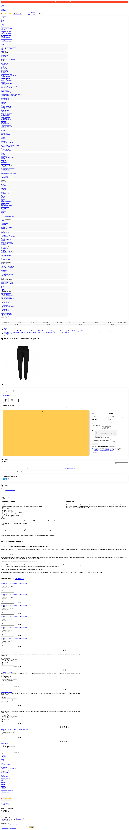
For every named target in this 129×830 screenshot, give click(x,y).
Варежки (3, 212)
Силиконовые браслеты (7, 157)
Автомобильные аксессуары (8, 178)
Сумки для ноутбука (6, 119)
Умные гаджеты (5, 98)
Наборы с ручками (5, 76)
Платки (2, 209)
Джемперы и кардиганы (7, 205)
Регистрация (6, 824)
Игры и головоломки (6, 174)
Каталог (6, 328)
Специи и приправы (6, 252)
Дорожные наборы (5, 311)
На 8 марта (3, 44)
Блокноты (3, 56)
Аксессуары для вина (6, 150)
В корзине (70, 468)
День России (4, 45)
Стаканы (3, 137)
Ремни (2, 215)
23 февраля (3, 51)
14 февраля (3, 49)
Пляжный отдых (5, 177)
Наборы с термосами (6, 297)
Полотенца (3, 224)
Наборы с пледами (5, 301)
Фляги (2, 135)
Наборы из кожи (5, 307)
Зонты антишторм (5, 235)
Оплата (2, 7)
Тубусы (2, 258)
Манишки (3, 208)
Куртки (2, 195)
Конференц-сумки (5, 110)
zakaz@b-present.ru (31, 14)
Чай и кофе (3, 247)
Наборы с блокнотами (6, 299)
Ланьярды (3, 160)
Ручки (32, 322)
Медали (3, 286)
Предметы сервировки (6, 146)
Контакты (3, 10)
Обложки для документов (7, 266)
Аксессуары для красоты (7, 274)
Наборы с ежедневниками (7, 298)
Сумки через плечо (5, 114)
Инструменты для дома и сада (8, 225)
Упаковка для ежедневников (8, 59)
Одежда (6, 329)
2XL (8, 395)
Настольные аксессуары (7, 243)
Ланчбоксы (3, 141)
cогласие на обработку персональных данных (103, 449)
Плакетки (3, 290)
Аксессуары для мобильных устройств (10, 94)
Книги (2, 278)
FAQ (2, 763)
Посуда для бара (5, 143)
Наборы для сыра (5, 310)
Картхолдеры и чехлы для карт (8, 267)
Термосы (3, 131)
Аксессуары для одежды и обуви (9, 216)
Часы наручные (5, 275)
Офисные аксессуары (6, 239)
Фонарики (3, 166)
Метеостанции (4, 90)
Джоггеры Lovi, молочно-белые (9, 652)
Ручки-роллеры (4, 71)
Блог (2, 6)
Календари (3, 244)
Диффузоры (4, 228)
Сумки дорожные (5, 117)
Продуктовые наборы (6, 251)
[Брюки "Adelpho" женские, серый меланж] (12, 400)
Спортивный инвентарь (7, 283)
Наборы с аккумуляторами (7, 306)
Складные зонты (5, 232)
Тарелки (3, 138)
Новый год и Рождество (7, 48)
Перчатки (3, 211)
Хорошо (31, 827)
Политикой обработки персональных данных (103, 450)
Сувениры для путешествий (8, 176)
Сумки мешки (4, 104)
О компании (4, 3)
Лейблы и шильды (5, 217)
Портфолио (3, 5)
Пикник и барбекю (5, 170)
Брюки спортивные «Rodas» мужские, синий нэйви (14, 583)
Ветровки (3, 197)
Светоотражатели (5, 164)
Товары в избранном (15, 824)
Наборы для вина (5, 309)
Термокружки (4, 133)
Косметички (4, 263)
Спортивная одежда (6, 201)
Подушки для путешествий (7, 168)
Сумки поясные (5, 115)
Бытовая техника (5, 99)
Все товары (19, 579)
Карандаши (3, 72)
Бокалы (2, 139)
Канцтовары (4, 240)
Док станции (4, 88)
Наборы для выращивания (7, 315)
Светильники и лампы (6, 227)
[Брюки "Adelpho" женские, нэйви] (18, 400)
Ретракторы (4, 162)
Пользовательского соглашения (111, 448)
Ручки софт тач (4, 67)
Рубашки (3, 192)
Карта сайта (4, 767)
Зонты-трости (4, 234)
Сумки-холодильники (6, 126)
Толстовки (3, 185)
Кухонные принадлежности (8, 147)
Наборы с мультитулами (7, 314)
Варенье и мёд (4, 248)
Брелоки (3, 153)
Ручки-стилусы (4, 70)
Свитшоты (3, 186)
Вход (2, 824)
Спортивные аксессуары (7, 282)
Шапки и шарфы (5, 207)
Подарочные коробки (6, 255)
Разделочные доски (5, 149)
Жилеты (3, 199)
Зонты (48, 324)
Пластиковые (4, 61)
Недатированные (5, 53)
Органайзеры (4, 109)
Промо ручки (4, 64)
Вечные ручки (4, 68)
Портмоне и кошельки (6, 268)
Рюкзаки (3, 103)
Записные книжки (5, 57)
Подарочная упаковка (6, 260)
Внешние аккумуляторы (7, 80)
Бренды (2, 759)
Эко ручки (3, 66)
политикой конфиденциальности (57, 815)
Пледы (2, 220)
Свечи (2, 229)
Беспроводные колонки (7, 83)
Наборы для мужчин (6, 293)
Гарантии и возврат (6, 764)
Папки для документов (6, 242)
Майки (2, 184)
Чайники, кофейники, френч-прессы (10, 145)
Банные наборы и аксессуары (8, 172)
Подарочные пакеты (6, 256)
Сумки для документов (6, 113)
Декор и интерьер (5, 223)
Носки (2, 213)
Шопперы (3, 102)
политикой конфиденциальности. (9, 828)
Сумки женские (5, 123)
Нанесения (3, 756)
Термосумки (4, 127)
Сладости (3, 250)
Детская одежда (5, 203)
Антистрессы (4, 156)
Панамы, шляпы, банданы (7, 191)
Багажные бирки (5, 169)
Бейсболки (3, 189)
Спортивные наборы (6, 313)
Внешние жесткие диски (7, 87)
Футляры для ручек (5, 78)
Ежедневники (6, 322)
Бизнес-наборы (4, 303)
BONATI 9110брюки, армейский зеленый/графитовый (14, 729)
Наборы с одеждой (5, 302)
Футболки (3, 181)
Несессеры (3, 121)
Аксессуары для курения (7, 272)
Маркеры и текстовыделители (8, 75)
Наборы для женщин (6, 294)
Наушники (3, 84)
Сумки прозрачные (5, 118)
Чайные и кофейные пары (7, 142)
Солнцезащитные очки (6, 277)
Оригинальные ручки (6, 74)
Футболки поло (5, 182)
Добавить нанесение (32, 467)
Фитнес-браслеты (5, 91)
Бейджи (3, 161)
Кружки (3, 130)
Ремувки (3, 154)
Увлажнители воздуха (6, 96)
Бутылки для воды (5, 134)
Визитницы (4, 270)
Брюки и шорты (5, 193)
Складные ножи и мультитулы (8, 173)
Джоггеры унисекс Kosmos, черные (10, 709)
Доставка (3, 9)
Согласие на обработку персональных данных (12, 769)
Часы (2, 221)
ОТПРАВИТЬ (95, 444)
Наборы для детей (5, 305)
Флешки (3, 82)
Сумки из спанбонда (6, 107)
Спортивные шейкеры (6, 281)
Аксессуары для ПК (6, 92)
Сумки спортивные (6, 125)
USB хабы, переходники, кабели (9, 95)
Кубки (2, 289)
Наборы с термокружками (7, 295)
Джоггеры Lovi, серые (6, 692)
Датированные (4, 55)
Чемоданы (3, 122)
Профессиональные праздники (8, 47)
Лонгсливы (3, 188)
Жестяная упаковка (5, 259)
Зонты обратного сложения (8, 236)
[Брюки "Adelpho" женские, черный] (6, 400)
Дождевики (3, 204)
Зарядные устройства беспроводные (10, 86)
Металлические (5, 63)
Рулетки (3, 158)
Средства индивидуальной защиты (9, 264)
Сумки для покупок (6, 106)
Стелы (2, 287)
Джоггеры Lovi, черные (7, 672)
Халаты (2, 200)
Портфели (3, 111)
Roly (6, 507)
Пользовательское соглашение (8, 768)
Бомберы (3, 196)
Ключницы (3, 271)
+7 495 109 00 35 (31, 12)
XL (6, 395)
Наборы (80, 324)
